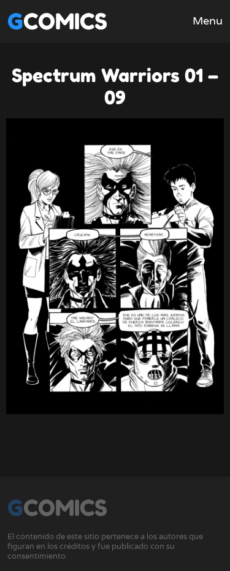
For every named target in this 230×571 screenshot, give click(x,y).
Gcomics (57, 21)
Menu (208, 21)
